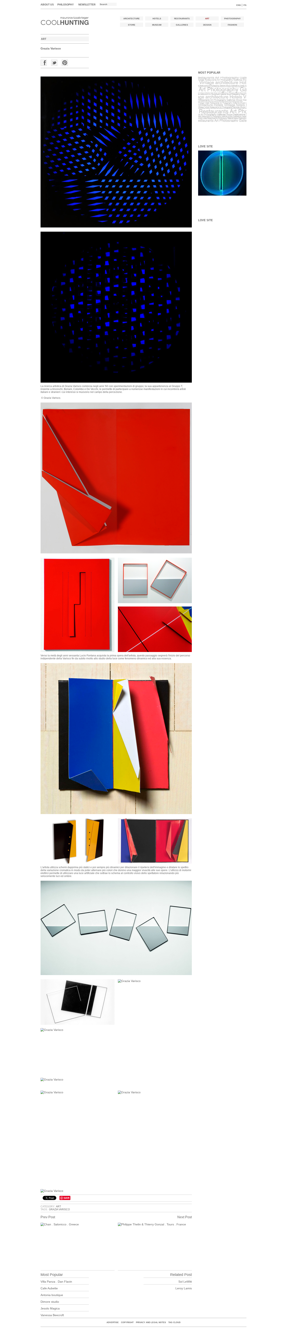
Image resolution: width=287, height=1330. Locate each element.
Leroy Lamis (183, 1288)
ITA (244, 5)
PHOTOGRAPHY (232, 18)
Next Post (184, 1217)
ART (207, 18)
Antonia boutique (52, 1295)
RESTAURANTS (182, 18)
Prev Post (48, 1217)
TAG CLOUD (174, 1322)
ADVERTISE (113, 1322)
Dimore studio (50, 1301)
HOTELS (157, 18)
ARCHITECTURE (131, 18)
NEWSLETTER (87, 4)
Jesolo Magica (50, 1308)
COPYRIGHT (127, 1322)
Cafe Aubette (49, 1288)
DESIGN (207, 25)
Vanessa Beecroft (52, 1315)
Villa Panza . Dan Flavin (56, 1281)
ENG (238, 5)
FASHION (232, 25)
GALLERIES (182, 25)
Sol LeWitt (185, 1281)
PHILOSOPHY (65, 4)
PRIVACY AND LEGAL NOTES (151, 1322)
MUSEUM (156, 25)
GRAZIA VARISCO (59, 1209)
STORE (131, 25)
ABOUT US (47, 4)
